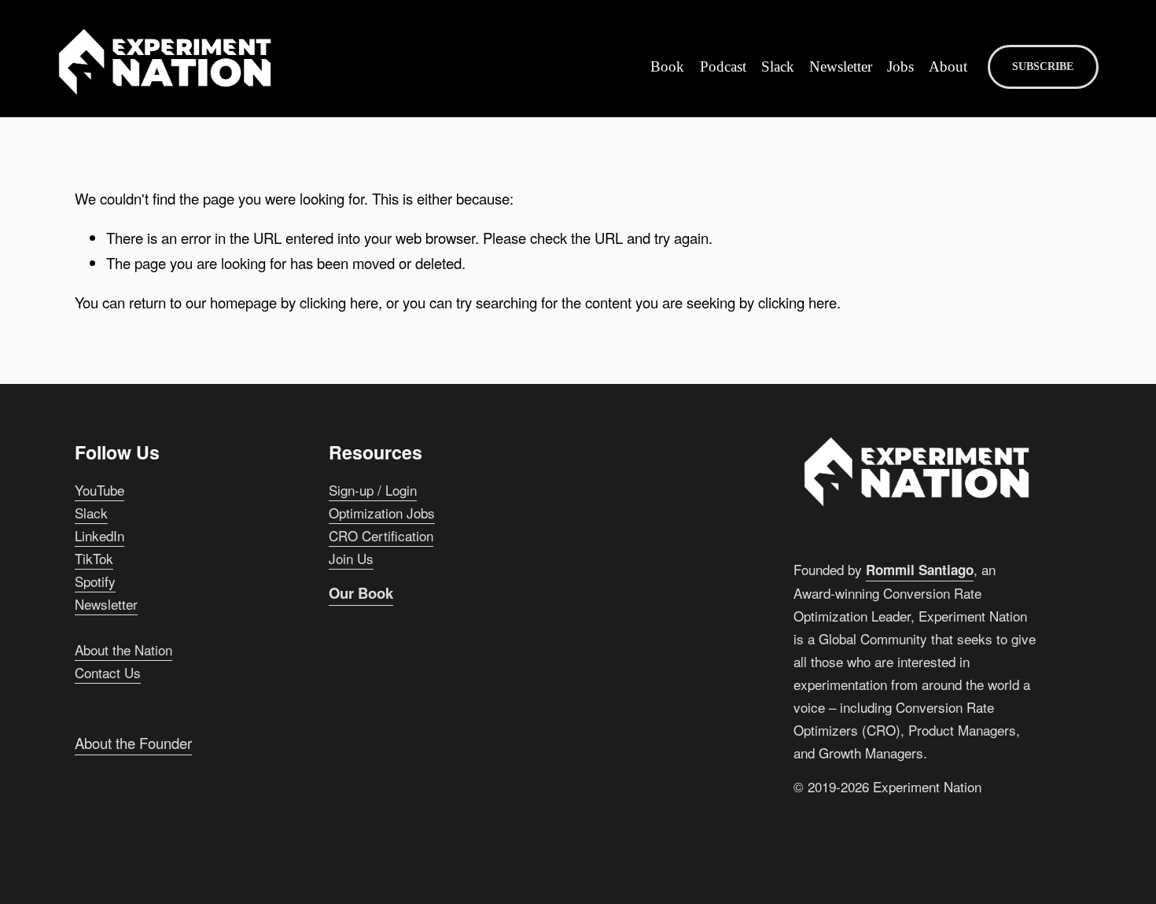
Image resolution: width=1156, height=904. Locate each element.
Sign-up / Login (373, 490)
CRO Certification (381, 535)
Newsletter (840, 66)
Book (667, 66)
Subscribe (1042, 66)
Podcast (723, 66)
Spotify (95, 581)
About (948, 66)
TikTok (94, 558)
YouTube (99, 490)
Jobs (900, 66)
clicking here (339, 302)
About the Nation (123, 649)
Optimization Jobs (382, 512)
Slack (777, 66)
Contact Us (108, 672)
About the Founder (133, 742)
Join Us (351, 558)
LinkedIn (99, 535)
